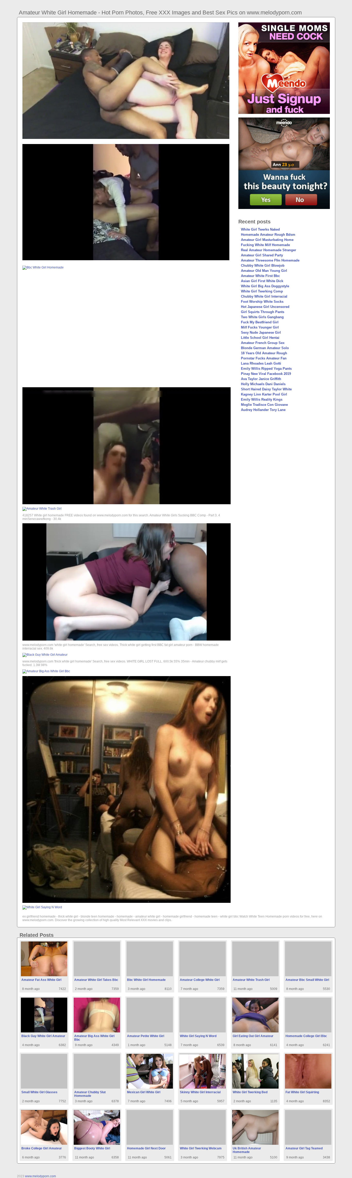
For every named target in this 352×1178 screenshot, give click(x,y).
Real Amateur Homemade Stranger (268, 250)
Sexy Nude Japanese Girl (261, 332)
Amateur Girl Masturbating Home (267, 240)
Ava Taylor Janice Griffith (261, 379)
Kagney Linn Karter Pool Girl (264, 394)
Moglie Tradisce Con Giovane (264, 405)
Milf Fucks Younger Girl (260, 327)
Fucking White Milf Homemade (265, 245)
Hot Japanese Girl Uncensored (265, 307)
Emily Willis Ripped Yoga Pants (266, 369)
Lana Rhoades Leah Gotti (261, 363)
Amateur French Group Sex (262, 343)
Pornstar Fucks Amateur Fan (264, 358)
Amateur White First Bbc (260, 276)
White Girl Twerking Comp (262, 291)
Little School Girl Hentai (260, 338)
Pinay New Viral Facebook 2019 (266, 374)
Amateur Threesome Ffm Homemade (270, 260)
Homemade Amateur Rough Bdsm (268, 235)
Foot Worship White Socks (262, 302)
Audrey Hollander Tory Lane (263, 410)
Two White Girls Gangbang (262, 317)
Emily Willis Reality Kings (261, 399)
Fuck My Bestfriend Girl (260, 322)
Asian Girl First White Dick (262, 281)
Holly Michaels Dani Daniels (263, 384)
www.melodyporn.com (40, 1176)
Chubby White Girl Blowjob (262, 265)
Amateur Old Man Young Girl (264, 271)
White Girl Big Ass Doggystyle (265, 286)
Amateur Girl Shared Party (262, 255)
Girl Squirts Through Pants (262, 312)
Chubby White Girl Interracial (264, 296)
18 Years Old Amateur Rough (264, 353)
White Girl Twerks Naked (260, 229)
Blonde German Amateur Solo (265, 348)
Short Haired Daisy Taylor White (266, 389)
